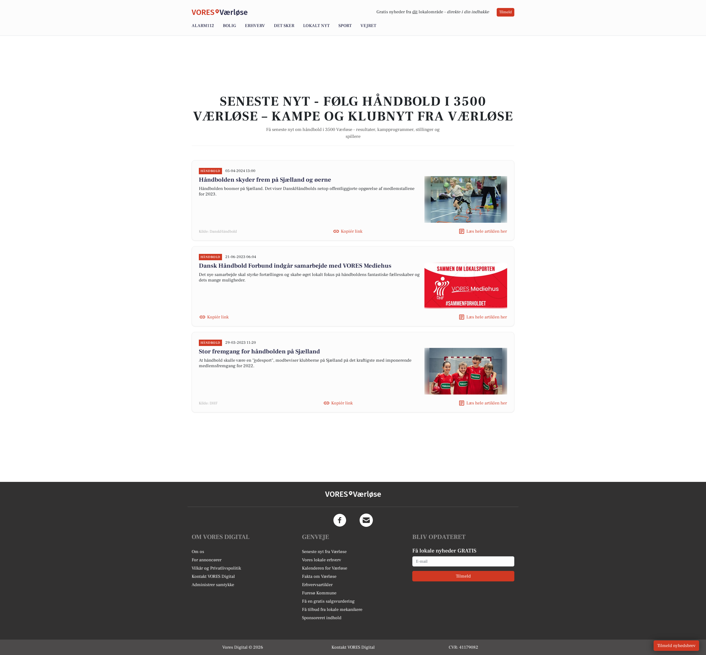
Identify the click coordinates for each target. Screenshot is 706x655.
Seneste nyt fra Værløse (324, 551)
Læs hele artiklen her (486, 231)
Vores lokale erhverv (321, 560)
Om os (198, 551)
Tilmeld (505, 12)
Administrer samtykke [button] (213, 584)
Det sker (284, 25)
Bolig (229, 25)
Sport (345, 25)
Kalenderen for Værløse (324, 568)
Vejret (368, 25)
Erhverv (255, 25)
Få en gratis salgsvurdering (328, 601)
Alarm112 (203, 25)
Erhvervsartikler (317, 584)
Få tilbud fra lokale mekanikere (332, 609)
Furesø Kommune (319, 593)
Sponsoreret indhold (321, 618)
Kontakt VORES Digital (213, 576)
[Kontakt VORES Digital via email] (366, 520)
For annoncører (206, 560)
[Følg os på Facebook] (339, 520)
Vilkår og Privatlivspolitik (216, 568)
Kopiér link (351, 231)
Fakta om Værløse (319, 576)
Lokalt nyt (316, 25)
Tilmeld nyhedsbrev (676, 645)
